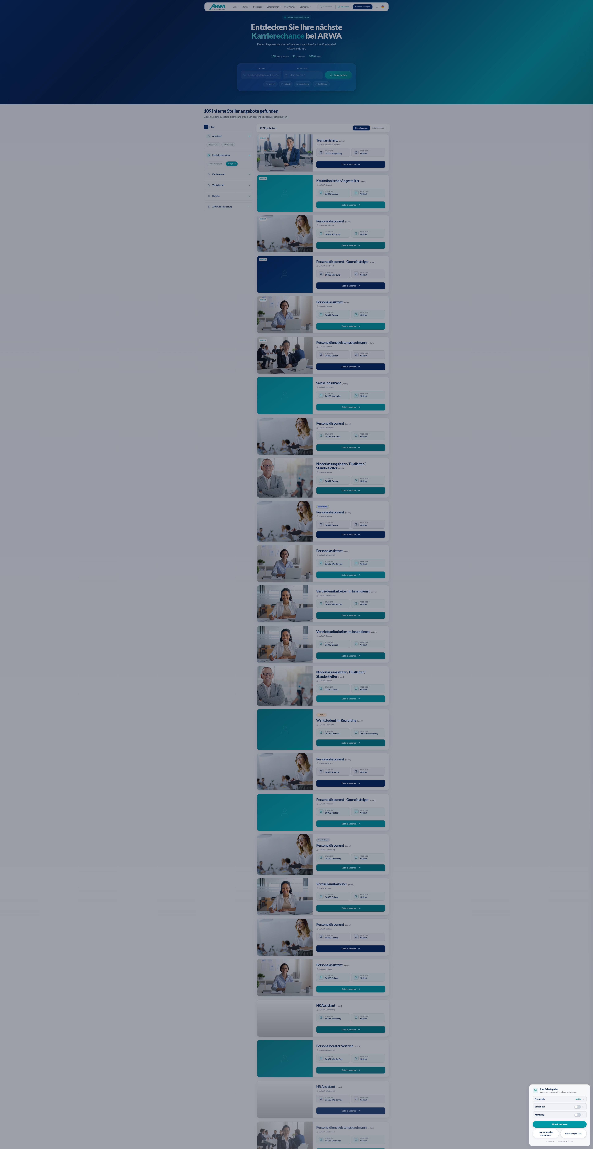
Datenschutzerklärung (565, 1141)
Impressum (550, 1141)
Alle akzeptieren (560, 1124)
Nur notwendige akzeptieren (546, 1133)
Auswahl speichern (573, 1133)
